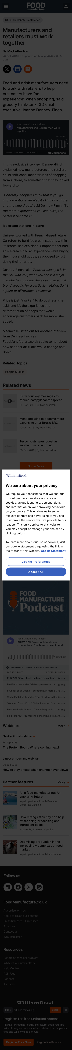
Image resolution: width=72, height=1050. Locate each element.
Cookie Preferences (36, 561)
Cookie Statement (53, 551)
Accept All (36, 572)
